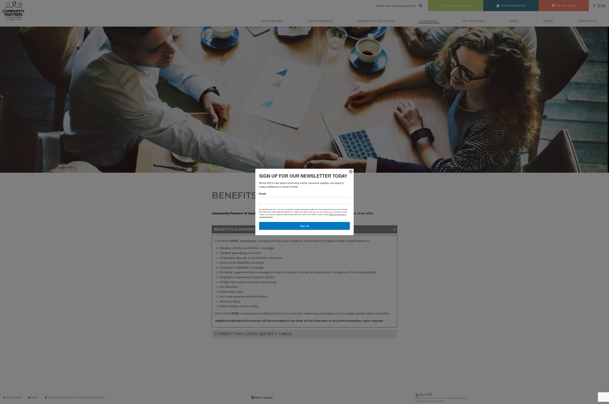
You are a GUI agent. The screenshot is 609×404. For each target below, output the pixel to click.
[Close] (351, 171)
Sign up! (304, 226)
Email (262, 193)
